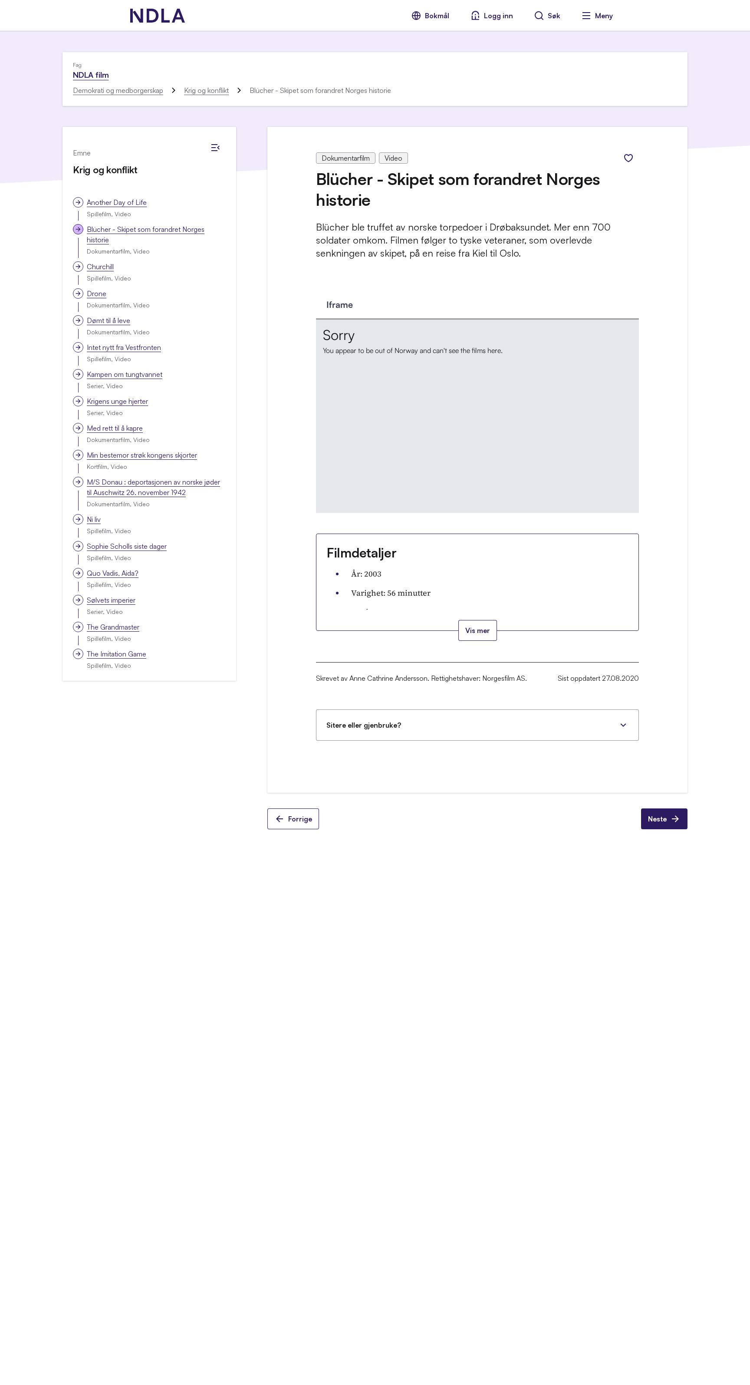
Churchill (100, 266)
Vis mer (477, 630)
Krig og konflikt (206, 90)
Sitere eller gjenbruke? (363, 725)
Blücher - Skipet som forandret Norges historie (145, 234)
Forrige (300, 819)
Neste (657, 819)
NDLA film (91, 74)
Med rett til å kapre (115, 428)
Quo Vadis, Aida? (112, 573)
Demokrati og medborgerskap (118, 90)
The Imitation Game (116, 654)
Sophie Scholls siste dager (127, 546)
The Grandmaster (113, 627)
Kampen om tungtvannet (124, 374)
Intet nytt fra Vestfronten (124, 347)
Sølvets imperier (111, 600)
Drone (96, 293)
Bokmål (437, 15)
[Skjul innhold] (215, 147)
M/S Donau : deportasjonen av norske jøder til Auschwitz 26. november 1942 (153, 487)
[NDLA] (157, 16)
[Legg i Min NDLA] (628, 158)
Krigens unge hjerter (117, 401)
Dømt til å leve (108, 320)
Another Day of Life (117, 202)
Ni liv (94, 519)
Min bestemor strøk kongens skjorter (142, 455)
